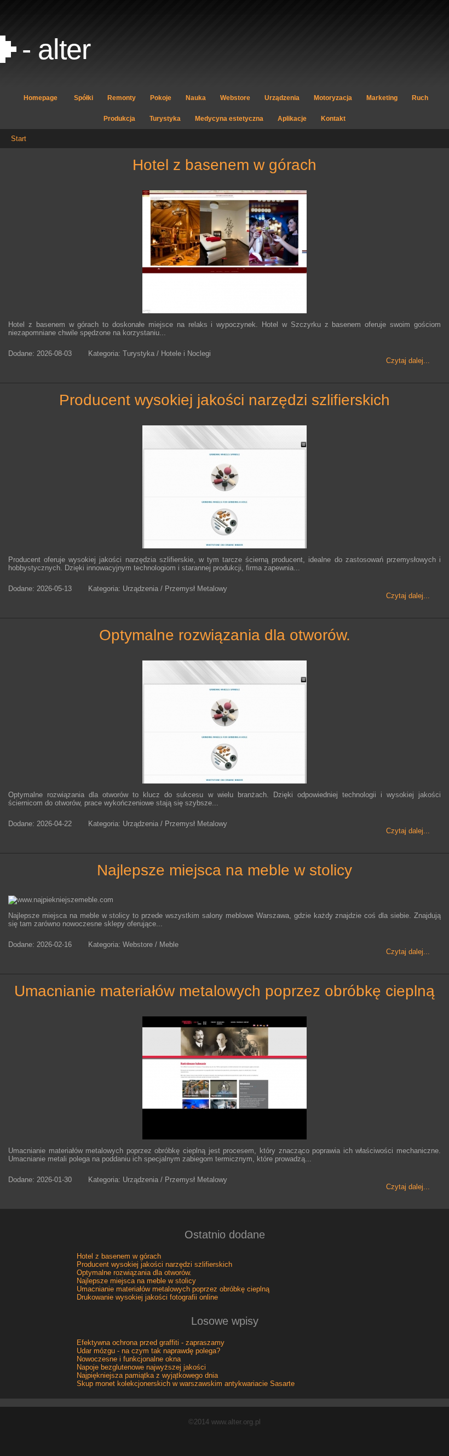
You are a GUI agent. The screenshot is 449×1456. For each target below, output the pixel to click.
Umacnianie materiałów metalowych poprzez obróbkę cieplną (224, 991)
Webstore (235, 98)
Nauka (196, 98)
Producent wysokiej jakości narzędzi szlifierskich (224, 399)
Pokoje (160, 98)
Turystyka (165, 118)
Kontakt (333, 118)
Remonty (121, 98)
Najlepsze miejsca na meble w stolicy (224, 870)
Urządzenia (282, 98)
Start (18, 139)
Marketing (382, 98)
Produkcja (119, 118)
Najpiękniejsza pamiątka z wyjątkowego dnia (147, 1375)
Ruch (420, 98)
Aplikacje (292, 118)
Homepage (40, 98)
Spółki (83, 98)
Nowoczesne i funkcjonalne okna (129, 1359)
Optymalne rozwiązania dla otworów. (224, 635)
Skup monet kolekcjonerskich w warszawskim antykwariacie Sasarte (186, 1383)
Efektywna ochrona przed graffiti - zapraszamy (151, 1342)
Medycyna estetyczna (229, 118)
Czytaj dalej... (408, 360)
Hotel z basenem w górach (224, 164)
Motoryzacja (333, 98)
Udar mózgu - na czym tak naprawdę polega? (148, 1351)
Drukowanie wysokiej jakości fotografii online (147, 1297)
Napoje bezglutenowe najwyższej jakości (141, 1367)
